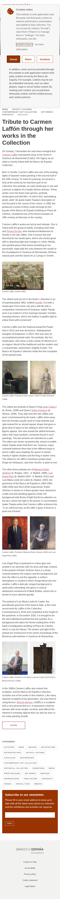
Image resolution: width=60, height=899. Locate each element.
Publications (30, 779)
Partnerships (27, 758)
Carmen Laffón (9, 155)
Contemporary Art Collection (19, 112)
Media (52, 768)
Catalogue (9, 758)
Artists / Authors (22, 109)
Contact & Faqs (30, 862)
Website (38, 784)
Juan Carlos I (50, 407)
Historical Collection (16, 768)
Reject (28, 59)
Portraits (8, 115)
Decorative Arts (12, 752)
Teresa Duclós (14, 231)
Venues (7, 784)
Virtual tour (23, 784)
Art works (47, 112)
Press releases (12, 773)
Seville (38, 302)
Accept (13, 59)
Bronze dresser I (25, 702)
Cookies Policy (24, 44)
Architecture (48, 747)
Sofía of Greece (39, 410)
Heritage (45, 773)
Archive (32, 747)
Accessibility (30, 868)
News (5, 109)
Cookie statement (30, 880)
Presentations (11, 779)
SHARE (13, 725)
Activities (9, 747)
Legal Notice (30, 886)
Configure (45, 59)
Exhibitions (38, 768)
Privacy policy (30, 874)
